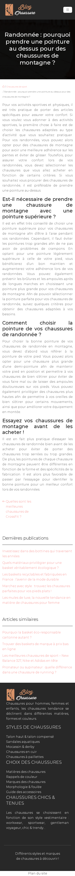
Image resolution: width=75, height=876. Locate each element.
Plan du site (37, 873)
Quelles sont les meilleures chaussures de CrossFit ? (18, 509)
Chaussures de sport (16, 86)
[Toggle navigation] (67, 10)
